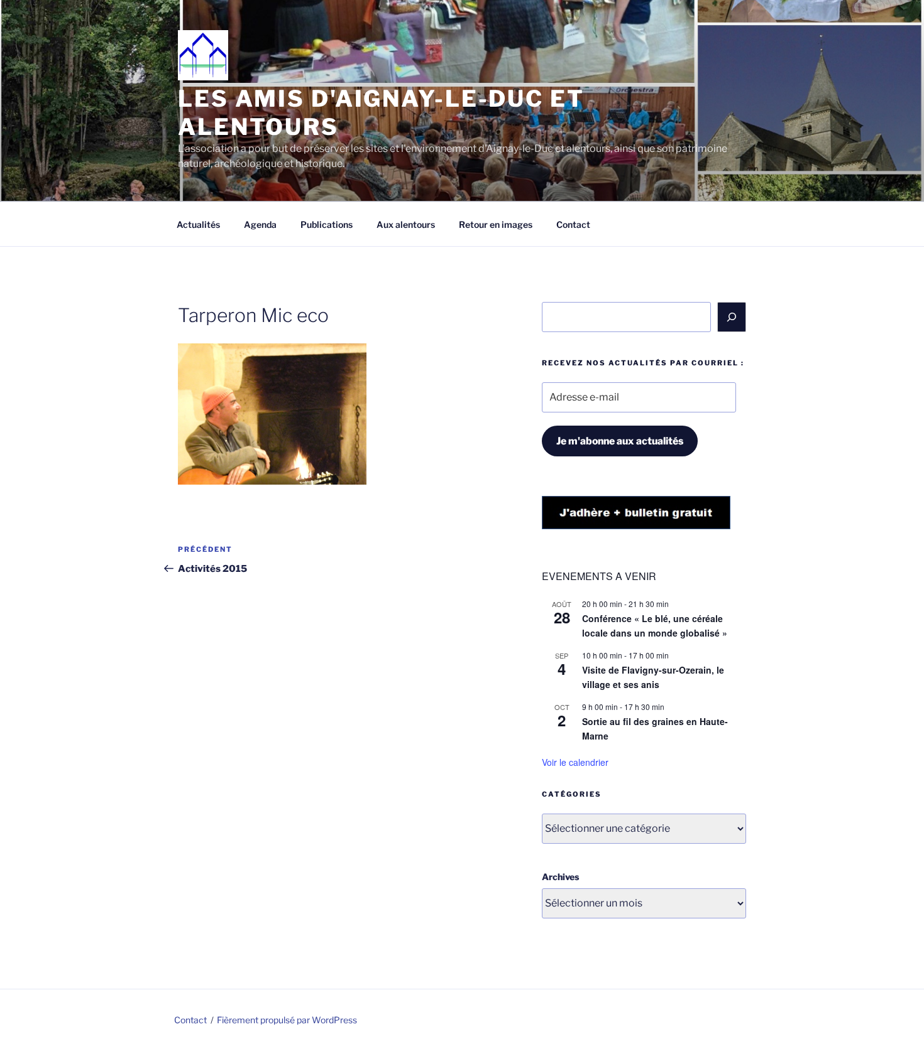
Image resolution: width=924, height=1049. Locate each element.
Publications (326, 224)
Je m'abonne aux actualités (619, 441)
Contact (573, 224)
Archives (560, 876)
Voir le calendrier (575, 762)
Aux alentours (406, 224)
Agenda (260, 224)
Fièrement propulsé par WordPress (287, 1019)
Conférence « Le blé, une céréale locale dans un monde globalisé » (654, 625)
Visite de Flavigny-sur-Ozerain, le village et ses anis (653, 677)
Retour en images (495, 224)
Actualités (198, 224)
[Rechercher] (731, 317)
